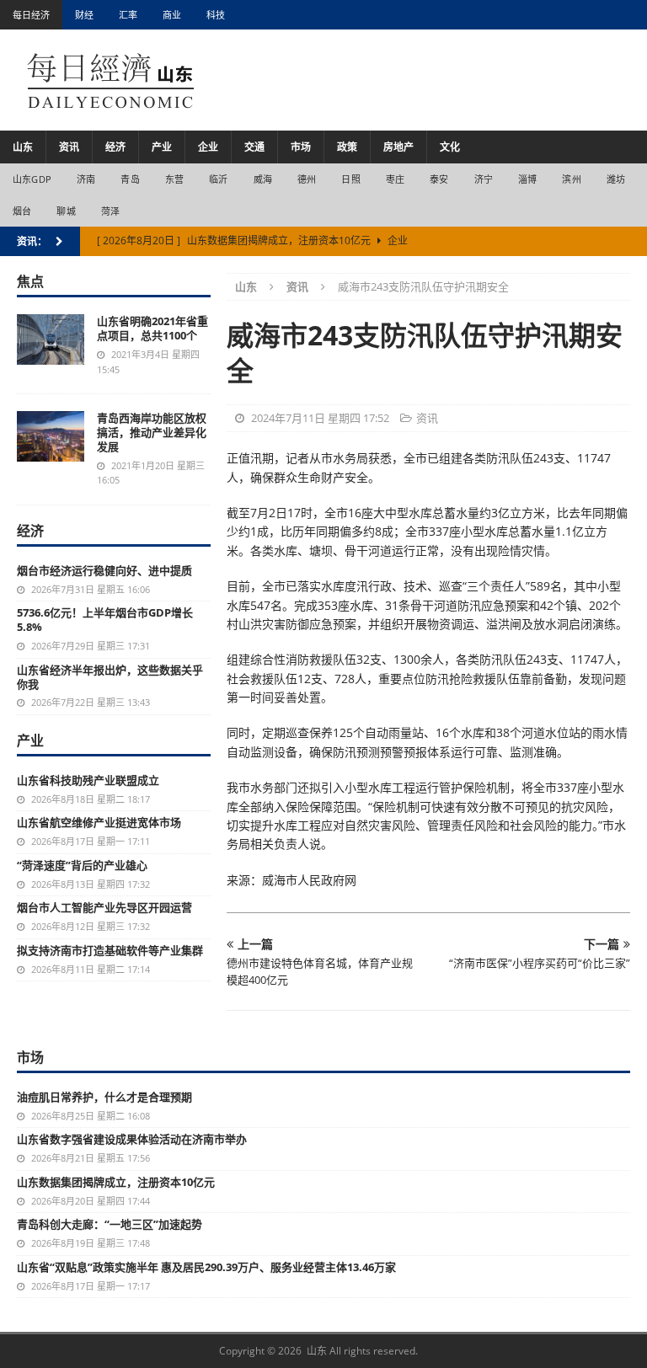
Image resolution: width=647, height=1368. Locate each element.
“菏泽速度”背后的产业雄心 (82, 865)
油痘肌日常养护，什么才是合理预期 (104, 1096)
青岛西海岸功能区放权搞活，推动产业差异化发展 (151, 432)
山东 (23, 147)
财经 (84, 14)
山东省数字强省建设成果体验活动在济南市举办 (132, 1138)
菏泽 (110, 211)
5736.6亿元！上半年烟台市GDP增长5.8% (105, 619)
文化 (450, 147)
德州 (306, 179)
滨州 (571, 179)
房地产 (398, 147)
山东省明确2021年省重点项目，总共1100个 (152, 328)
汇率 (128, 14)
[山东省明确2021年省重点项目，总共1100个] (50, 339)
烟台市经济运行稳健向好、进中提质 (104, 570)
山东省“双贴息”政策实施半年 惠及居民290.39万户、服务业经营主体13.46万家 (206, 1266)
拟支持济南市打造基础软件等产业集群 (110, 950)
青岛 (129, 179)
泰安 (439, 179)
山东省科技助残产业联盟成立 (88, 780)
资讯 (69, 147)
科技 (215, 14)
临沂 (218, 179)
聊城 (65, 211)
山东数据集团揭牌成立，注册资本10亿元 (116, 1181)
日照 (350, 179)
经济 (115, 147)
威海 (263, 179)
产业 (162, 147)
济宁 (483, 179)
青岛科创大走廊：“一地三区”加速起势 (109, 1224)
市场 (301, 147)
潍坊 (616, 179)
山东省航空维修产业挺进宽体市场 (99, 822)
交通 (254, 147)
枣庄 (395, 179)
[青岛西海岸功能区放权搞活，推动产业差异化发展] (50, 436)
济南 (86, 179)
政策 (347, 147)
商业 (172, 14)
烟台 (22, 211)
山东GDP (32, 179)
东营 (174, 179)
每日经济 (31, 14)
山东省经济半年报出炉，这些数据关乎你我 (110, 677)
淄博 (527, 179)
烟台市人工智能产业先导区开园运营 (104, 907)
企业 (208, 147)
